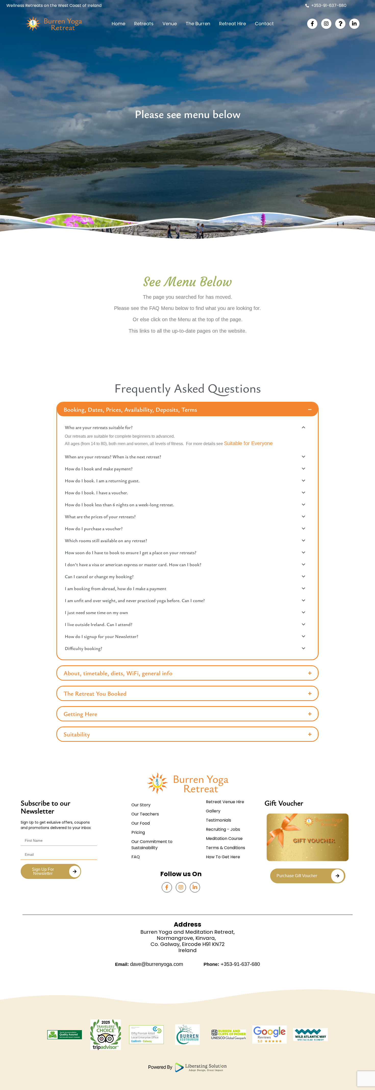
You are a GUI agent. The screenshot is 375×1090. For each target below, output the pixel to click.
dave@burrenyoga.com (156, 964)
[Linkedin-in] (354, 24)
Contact (264, 23)
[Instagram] (326, 24)
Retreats (144, 23)
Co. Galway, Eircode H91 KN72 (188, 944)
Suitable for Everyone (248, 443)
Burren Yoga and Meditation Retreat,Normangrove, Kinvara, (187, 935)
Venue (169, 23)
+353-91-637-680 (239, 964)
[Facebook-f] (312, 24)
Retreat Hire (232, 23)
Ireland (187, 950)
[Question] (340, 24)
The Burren (198, 23)
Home (118, 23)
